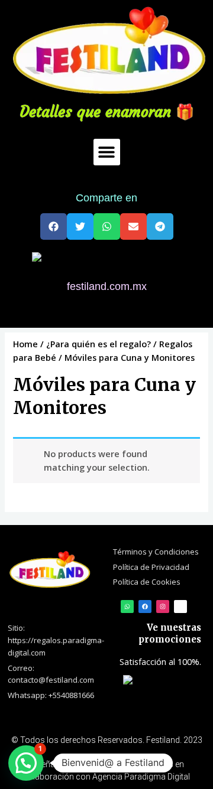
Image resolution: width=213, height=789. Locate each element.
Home (25, 344)
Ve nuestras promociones (169, 633)
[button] (106, 152)
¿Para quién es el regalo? (98, 344)
